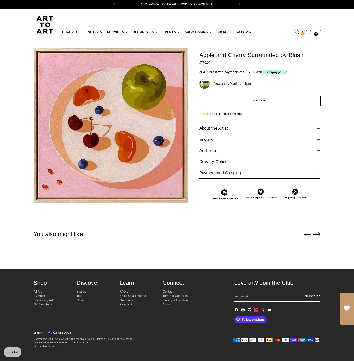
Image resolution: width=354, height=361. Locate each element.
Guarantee (127, 300)
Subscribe (312, 296)
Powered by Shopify (45, 346)
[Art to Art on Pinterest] (249, 310)
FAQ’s (124, 291)
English (38, 332)
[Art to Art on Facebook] (236, 310)
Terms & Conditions (176, 295)
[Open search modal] (297, 32)
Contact (168, 291)
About (167, 304)
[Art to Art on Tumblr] (256, 310)
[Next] (239, 4)
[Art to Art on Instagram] (243, 310)
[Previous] (114, 4)
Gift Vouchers (43, 304)
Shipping (205, 113)
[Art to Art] (45, 25)
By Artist (39, 295)
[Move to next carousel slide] (316, 234)
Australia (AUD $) (63, 332)
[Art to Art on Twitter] (263, 310)
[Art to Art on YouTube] (269, 310)
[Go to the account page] (309, 32)
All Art (38, 291)
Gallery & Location (175, 300)
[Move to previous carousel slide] (307, 234)
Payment (126, 304)
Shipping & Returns (133, 295)
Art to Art (60, 339)
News (81, 300)
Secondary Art (43, 300)
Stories (81, 291)
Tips (79, 295)
